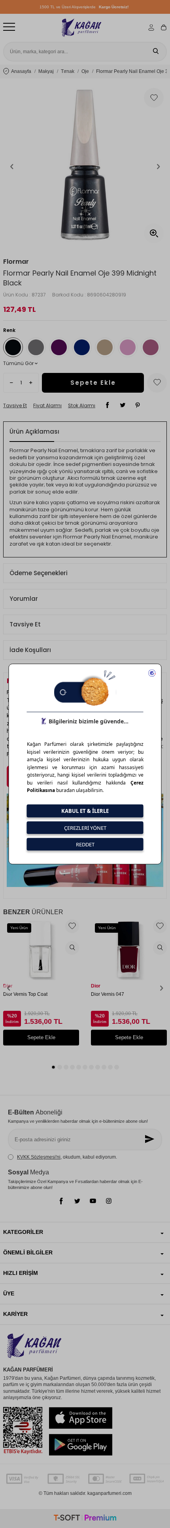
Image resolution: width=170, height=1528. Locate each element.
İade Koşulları (30, 650)
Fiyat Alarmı (47, 405)
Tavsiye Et (15, 405)
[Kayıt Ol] (150, 1139)
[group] (85, 166)
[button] (11, 166)
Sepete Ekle (93, 382)
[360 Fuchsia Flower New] (151, 347)
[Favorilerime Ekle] (72, 926)
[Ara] (156, 52)
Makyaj (46, 71)
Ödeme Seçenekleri (38, 573)
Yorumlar (23, 598)
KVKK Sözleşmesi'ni (38, 1157)
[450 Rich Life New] (105, 347)
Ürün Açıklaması (34, 431)
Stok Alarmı (81, 405)
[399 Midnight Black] (13, 347)
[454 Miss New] (128, 347)
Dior (8, 986)
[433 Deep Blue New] (82, 347)
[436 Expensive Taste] (36, 347)
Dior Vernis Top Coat (25, 994)
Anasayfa (21, 71)
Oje (85, 71)
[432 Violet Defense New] (59, 347)
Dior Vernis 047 (107, 994)
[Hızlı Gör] (72, 948)
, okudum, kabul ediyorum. (67, 1157)
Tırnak (67, 71)
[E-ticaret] (85, 1519)
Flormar (16, 261)
